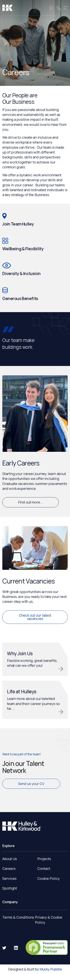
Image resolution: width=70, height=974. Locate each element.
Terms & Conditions (18, 917)
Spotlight (9, 888)
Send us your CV (31, 783)
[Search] (51, 8)
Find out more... (30, 502)
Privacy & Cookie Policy (48, 920)
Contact (43, 868)
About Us (9, 858)
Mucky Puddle (51, 969)
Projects (44, 858)
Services (9, 878)
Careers (9, 868)
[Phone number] (59, 7)
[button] (65, 7)
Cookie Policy (48, 878)
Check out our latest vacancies (35, 617)
